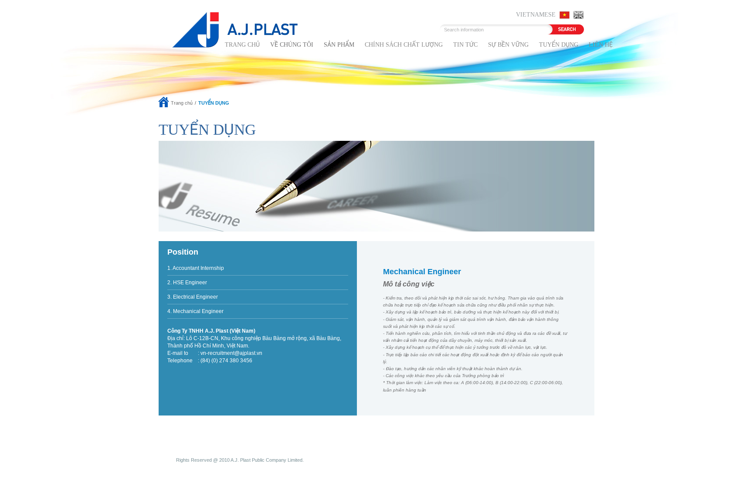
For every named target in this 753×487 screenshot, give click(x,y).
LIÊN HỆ (601, 44)
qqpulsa (325, 467)
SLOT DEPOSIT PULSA (186, 467)
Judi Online (256, 467)
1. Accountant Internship (195, 268)
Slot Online (229, 467)
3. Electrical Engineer (192, 297)
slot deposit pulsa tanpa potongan (376, 467)
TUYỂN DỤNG (558, 44)
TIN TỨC (465, 44)
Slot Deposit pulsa (293, 467)
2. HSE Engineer (187, 282)
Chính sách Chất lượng (404, 44)
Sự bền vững (508, 44)
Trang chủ (242, 44)
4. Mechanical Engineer (195, 311)
